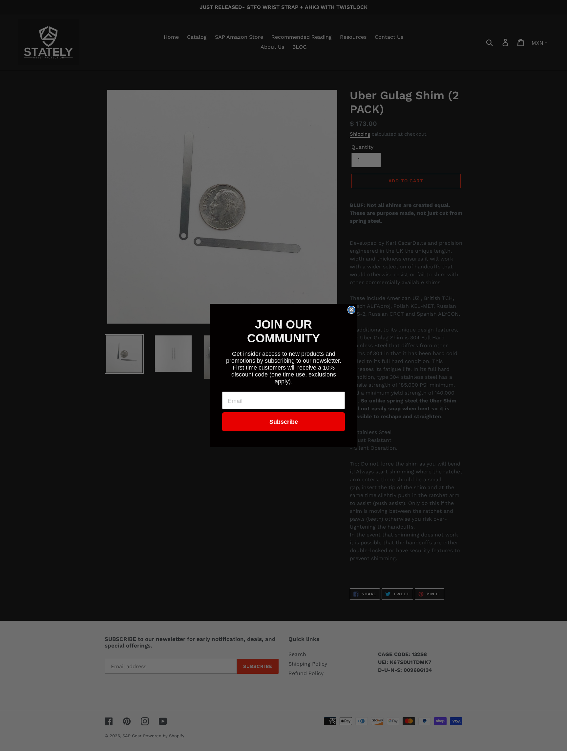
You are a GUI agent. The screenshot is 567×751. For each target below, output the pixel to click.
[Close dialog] (351, 310)
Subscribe (283, 422)
